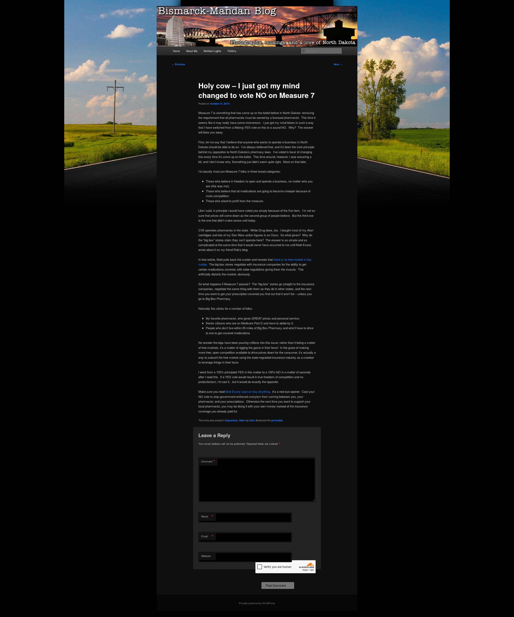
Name (207, 516)
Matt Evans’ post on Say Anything (247, 391)
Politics (232, 51)
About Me (191, 51)
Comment (208, 461)
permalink (277, 420)
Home (176, 51)
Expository (231, 420)
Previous (178, 64)
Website (206, 556)
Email (207, 536)
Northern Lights (212, 51)
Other (242, 420)
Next (338, 64)
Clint (251, 420)
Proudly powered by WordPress (257, 603)
